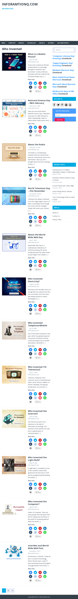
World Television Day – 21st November (39, 189)
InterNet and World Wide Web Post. (38, 547)
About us (55, 213)
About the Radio (36, 144)
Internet (51, 43)
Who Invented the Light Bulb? (37, 458)
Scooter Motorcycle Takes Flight (63, 186)
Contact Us (56, 216)
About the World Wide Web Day (36, 236)
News (3, 43)
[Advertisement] (39, 26)
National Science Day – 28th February (39, 101)
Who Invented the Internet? (37, 412)
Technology (31, 43)
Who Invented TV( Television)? (37, 368)
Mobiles (21, 43)
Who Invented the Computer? (37, 502)
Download (66, 58)
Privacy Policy (57, 219)
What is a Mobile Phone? (36, 55)
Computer (11, 43)
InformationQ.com (33, 62)
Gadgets (42, 43)
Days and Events (63, 43)
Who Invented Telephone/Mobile (37, 324)
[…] (44, 76)
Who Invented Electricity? (35, 280)
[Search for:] (64, 50)
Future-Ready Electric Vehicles (62, 191)
